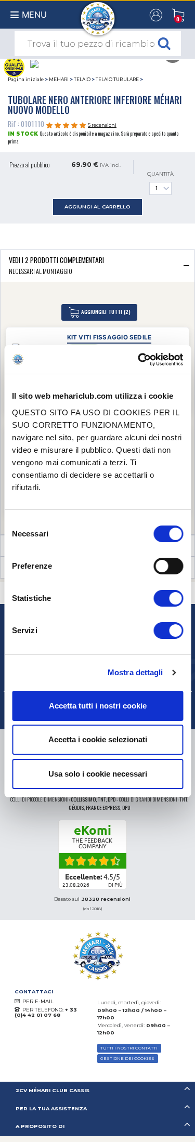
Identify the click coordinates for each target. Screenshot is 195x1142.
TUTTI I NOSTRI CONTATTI (129, 1048)
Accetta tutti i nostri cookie (98, 705)
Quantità (160, 174)
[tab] (97, 266)
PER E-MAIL (38, 1001)
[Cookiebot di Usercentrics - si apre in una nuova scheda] (139, 359)
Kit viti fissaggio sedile (109, 337)
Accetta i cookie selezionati (97, 739)
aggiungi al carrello (97, 206)
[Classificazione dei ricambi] (14, 66)
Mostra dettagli (135, 672)
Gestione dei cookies (127, 1058)
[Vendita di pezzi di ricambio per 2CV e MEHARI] (97, 13)
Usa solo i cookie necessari (97, 773)
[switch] (168, 566)
